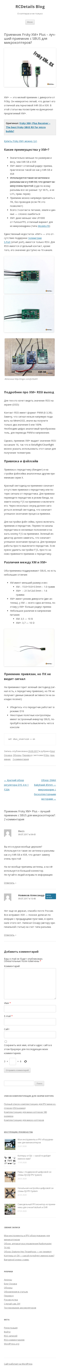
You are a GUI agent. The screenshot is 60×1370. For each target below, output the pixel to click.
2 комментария (21, 759)
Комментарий (12, 966)
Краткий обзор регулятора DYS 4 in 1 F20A (16, 785)
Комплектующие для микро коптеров (24, 1120)
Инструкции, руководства (18, 1132)
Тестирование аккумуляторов (20, 1307)
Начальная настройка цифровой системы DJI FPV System (36, 1190)
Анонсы (8, 1279)
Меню (30, 22)
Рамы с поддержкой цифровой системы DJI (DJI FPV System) (35, 1173)
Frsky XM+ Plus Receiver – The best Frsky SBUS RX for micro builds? (28, 127)
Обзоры (17, 755)
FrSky (46, 755)
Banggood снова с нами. (16, 1259)
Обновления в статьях (16, 1291)
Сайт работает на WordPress (18, 1363)
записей (10, 1335)
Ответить (9, 882)
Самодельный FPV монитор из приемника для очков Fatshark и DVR (37, 1206)
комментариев (14, 1339)
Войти (7, 1331)
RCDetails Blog (30, 6)
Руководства (11, 1299)
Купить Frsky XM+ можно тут (20, 141)
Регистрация (11, 1327)
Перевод (27, 755)
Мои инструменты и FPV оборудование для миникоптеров (36, 1141)
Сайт (7, 1029)
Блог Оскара (10, 1283)
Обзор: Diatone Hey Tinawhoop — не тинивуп (28, 1251)
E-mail (8, 1016)
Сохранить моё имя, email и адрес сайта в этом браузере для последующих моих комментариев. (28, 1049)
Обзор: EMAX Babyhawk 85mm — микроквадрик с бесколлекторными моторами (45, 789)
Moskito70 (43, 226)
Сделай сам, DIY (12, 1303)
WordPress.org (11, 1343)
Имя (7, 1003)
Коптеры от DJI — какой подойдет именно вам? (29, 1255)
